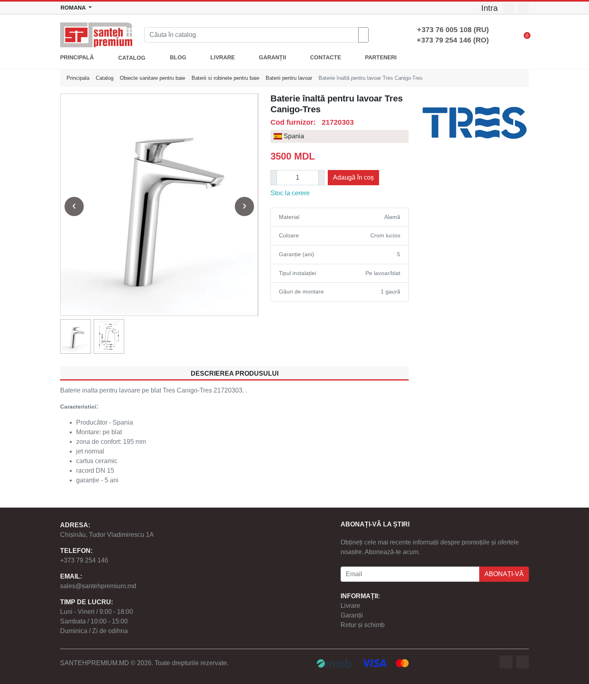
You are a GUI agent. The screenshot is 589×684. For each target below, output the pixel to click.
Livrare (350, 605)
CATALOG (131, 58)
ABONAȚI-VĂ (504, 574)
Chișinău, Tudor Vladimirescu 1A (107, 534)
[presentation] (74, 206)
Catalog (104, 78)
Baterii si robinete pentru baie (225, 78)
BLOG (178, 58)
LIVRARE (222, 58)
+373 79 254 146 (84, 560)
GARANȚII (272, 58)
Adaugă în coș (353, 177)
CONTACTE (325, 58)
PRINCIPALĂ (77, 58)
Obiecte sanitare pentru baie (152, 78)
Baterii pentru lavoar (289, 78)
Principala (78, 78)
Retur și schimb (363, 624)
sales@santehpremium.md (98, 586)
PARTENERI (381, 58)
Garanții (352, 615)
